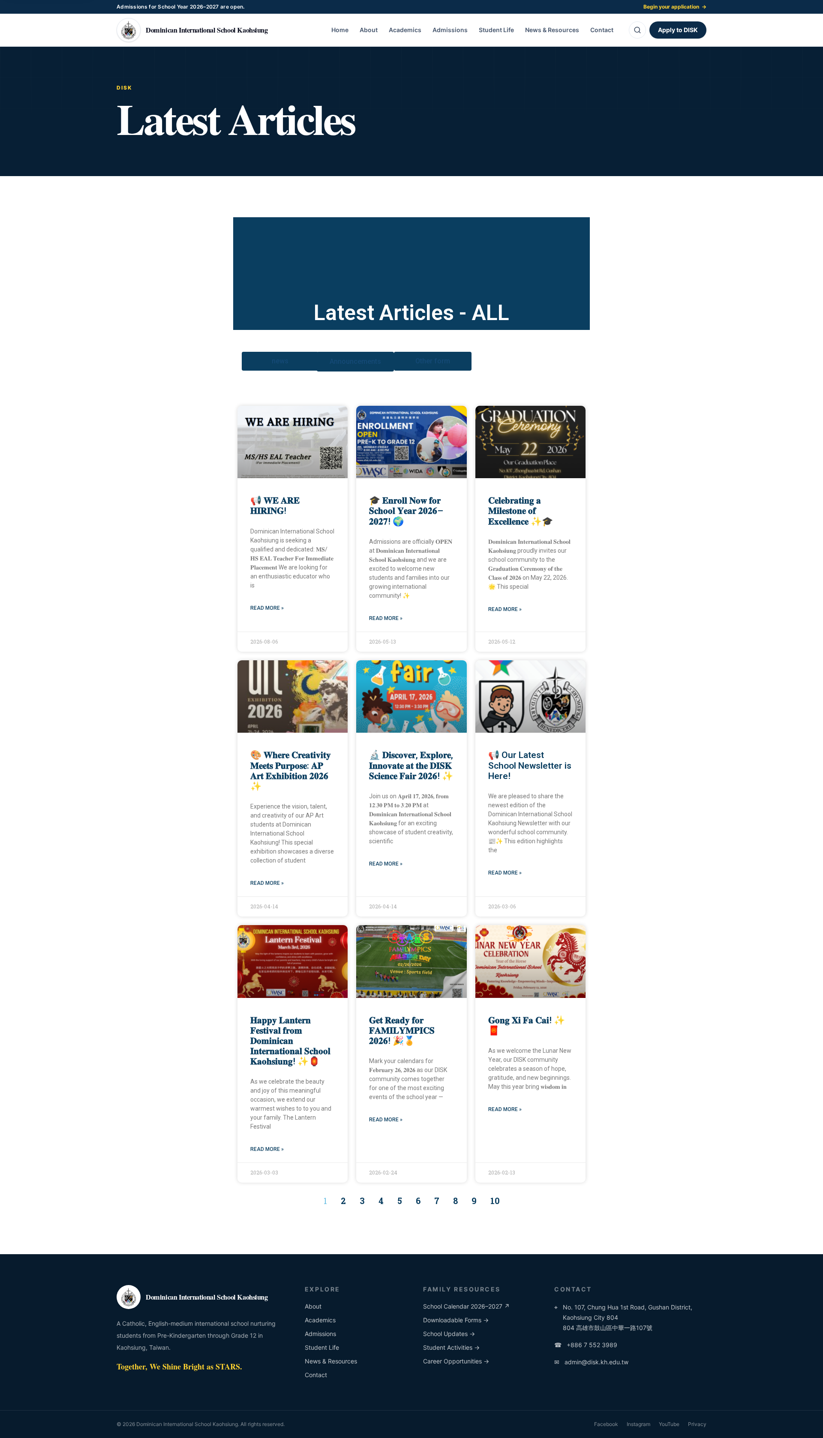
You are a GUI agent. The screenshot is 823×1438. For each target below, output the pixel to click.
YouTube (669, 1424)
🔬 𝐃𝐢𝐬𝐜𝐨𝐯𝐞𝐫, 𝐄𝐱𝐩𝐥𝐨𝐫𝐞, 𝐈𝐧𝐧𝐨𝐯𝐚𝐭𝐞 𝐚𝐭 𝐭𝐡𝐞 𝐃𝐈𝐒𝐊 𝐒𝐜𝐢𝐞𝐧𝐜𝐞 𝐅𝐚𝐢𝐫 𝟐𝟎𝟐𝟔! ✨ (411, 765)
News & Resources (552, 29)
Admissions (450, 29)
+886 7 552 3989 (585, 1344)
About (369, 29)
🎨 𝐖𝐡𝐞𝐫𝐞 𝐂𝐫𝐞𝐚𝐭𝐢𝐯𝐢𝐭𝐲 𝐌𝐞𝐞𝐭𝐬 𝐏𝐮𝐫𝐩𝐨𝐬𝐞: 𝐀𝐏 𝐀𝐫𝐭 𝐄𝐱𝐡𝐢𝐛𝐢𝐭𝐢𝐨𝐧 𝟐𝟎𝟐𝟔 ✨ (290, 770)
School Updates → (449, 1333)
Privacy (697, 1424)
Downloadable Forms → (456, 1320)
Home (339, 29)
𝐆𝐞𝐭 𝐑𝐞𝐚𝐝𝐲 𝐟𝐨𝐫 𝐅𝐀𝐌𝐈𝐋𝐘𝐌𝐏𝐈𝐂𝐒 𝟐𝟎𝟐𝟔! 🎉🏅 (402, 1030)
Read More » (267, 608)
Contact (601, 29)
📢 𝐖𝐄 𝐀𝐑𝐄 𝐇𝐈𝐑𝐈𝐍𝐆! (275, 505)
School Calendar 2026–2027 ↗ (466, 1306)
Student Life (496, 29)
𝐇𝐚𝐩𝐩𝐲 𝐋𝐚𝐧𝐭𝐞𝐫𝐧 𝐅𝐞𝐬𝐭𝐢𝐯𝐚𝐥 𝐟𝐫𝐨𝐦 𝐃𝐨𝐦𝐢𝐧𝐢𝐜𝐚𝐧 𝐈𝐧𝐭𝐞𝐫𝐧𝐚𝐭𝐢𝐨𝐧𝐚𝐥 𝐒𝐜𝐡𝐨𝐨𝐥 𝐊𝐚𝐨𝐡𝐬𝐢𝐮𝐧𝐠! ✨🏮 (290, 1041)
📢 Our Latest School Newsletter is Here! (529, 765)
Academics (405, 29)
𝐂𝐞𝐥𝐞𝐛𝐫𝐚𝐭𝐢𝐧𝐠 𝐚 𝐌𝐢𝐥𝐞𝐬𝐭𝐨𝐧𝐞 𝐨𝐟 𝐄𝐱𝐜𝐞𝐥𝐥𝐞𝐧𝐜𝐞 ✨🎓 (520, 510)
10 (495, 1200)
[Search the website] (637, 30)
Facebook (606, 1424)
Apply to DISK (678, 29)
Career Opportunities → (456, 1361)
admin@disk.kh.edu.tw (591, 1362)
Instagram (638, 1424)
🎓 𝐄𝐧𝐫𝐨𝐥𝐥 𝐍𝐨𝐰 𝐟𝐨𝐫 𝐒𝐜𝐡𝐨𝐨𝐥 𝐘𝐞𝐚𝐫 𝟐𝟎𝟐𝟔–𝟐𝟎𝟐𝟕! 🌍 (406, 510)
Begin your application (674, 6)
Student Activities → (451, 1347)
